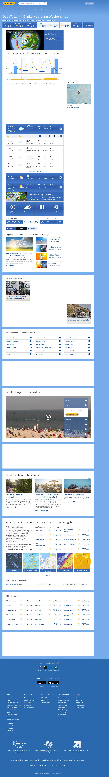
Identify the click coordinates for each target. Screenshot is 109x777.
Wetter (10, 694)
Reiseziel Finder (79, 702)
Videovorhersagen (12, 698)
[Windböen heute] (79, 94)
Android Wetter (45, 702)
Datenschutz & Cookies (32, 760)
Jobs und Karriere (17, 760)
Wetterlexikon (62, 714)
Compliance (34, 765)
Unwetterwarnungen (13, 702)
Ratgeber (79, 694)
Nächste (89, 561)
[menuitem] (6, 9)
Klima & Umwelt (79, 707)
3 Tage (18, 20)
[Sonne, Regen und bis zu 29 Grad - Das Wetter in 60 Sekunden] (19, 244)
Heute (5, 20)
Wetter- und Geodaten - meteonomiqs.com (13, 720)
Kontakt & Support (69, 760)
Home (3, 13)
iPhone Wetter (45, 698)
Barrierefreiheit (44, 765)
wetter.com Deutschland (14, 705)
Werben (9, 712)
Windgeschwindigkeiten (30, 700)
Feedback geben (59, 40)
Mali (11, 13)
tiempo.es (10, 723)
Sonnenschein (28, 705)
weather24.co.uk (11, 733)
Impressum (81, 760)
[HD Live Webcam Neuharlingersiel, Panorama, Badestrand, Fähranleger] (48, 417)
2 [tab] (49, 575)
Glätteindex (78, 700)
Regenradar (27, 698)
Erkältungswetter (80, 705)
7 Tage (34, 20)
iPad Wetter (44, 700)
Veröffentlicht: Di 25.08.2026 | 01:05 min (15, 263)
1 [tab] (47, 575)
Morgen (12, 20)
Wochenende (26, 20)
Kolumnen (10, 700)
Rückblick (51, 20)
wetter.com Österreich (13, 710)
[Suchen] (44, 3)
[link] (6, 10)
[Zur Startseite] (8, 3)
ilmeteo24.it (10, 728)
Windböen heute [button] (70, 105)
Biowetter (78, 698)
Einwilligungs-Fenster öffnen (51, 760)
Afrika (7, 13)
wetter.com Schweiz (12, 707)
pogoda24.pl (10, 730)
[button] (35, 129)
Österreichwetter (63, 705)
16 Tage (41, 20)
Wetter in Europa (63, 710)
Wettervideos (63, 694)
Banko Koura (24, 13)
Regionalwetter (62, 707)
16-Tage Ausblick (88, 25)
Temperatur (27, 702)
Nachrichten (61, 698)
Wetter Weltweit (62, 712)
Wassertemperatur (29, 707)
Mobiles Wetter (47, 694)
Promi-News (61, 717)
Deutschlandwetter (63, 700)
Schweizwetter (62, 702)
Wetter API (10, 717)
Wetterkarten (29, 694)
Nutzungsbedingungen (59, 765)
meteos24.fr (10, 725)
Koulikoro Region (16, 13)
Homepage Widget (12, 714)
